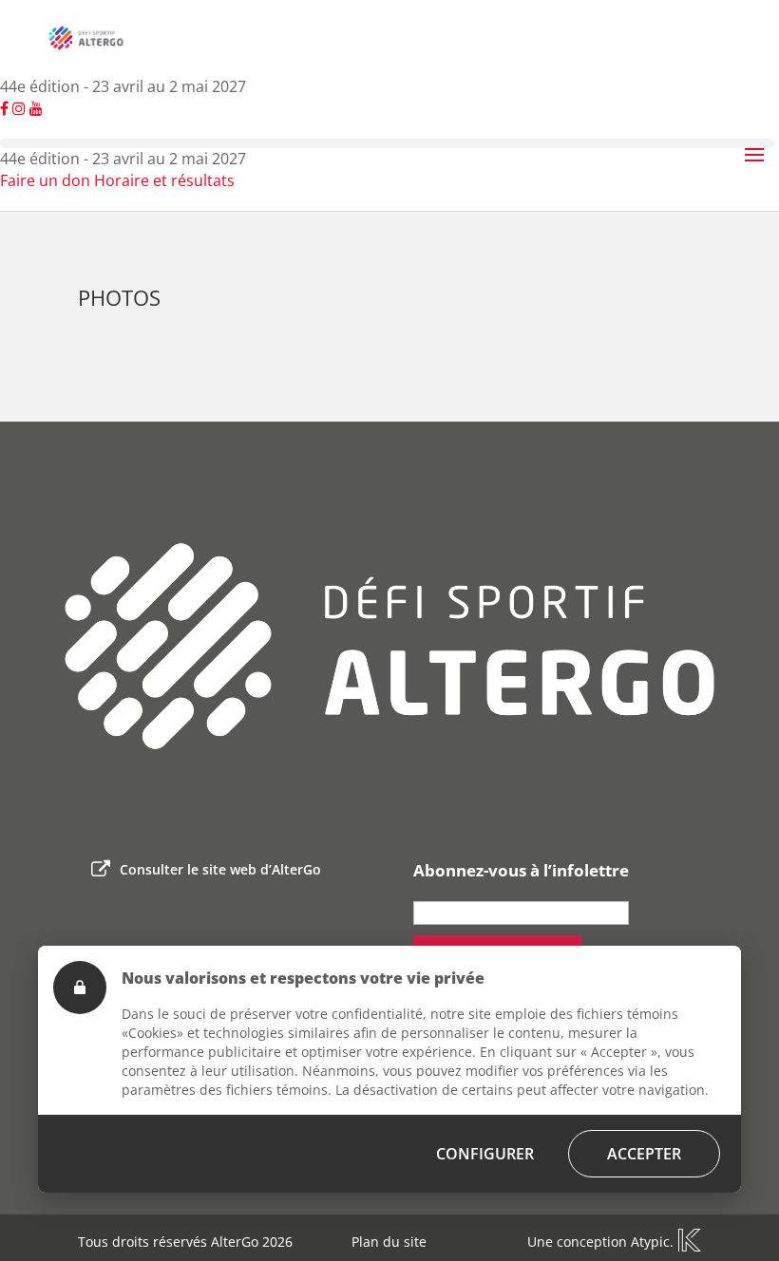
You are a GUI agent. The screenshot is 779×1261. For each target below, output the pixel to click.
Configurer (485, 1153)
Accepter (644, 1153)
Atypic (650, 1242)
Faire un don (45, 180)
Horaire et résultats (164, 180)
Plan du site (389, 1242)
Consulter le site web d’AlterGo (220, 869)
